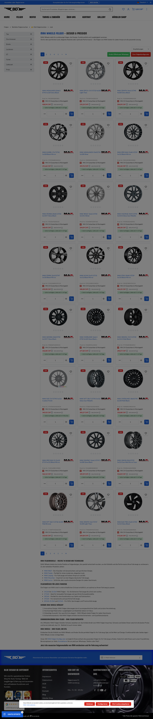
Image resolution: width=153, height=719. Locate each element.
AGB (44, 684)
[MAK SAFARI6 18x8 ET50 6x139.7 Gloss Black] (58, 317)
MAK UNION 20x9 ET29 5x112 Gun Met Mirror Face (127, 461)
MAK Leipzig (48, 575)
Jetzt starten (94, 2)
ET (7, 54)
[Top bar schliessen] (151, 2)
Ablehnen (89, 704)
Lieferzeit (9, 64)
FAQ (44, 687)
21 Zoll (52, 601)
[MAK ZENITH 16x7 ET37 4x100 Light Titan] (95, 502)
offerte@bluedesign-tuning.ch (101, 684)
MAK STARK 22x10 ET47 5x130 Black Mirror (51, 276)
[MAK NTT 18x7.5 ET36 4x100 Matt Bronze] (58, 502)
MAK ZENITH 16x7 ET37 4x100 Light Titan (88, 523)
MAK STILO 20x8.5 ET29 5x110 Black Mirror (125, 276)
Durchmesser (11, 39)
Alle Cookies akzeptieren (120, 704)
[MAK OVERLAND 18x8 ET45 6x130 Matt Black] (133, 378)
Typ (7, 34)
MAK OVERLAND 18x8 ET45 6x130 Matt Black (127, 400)
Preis (8, 70)
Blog (44, 694)
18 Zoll (46, 596)
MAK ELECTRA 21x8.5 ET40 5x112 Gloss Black (127, 523)
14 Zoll (46, 592)
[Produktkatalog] (123, 9)
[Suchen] (110, 9)
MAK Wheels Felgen (52, 33)
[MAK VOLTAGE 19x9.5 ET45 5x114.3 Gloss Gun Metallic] (133, 194)
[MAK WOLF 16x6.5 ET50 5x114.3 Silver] (95, 194)
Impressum (46, 676)
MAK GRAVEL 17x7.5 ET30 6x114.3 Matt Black (126, 338)
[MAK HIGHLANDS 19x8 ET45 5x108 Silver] (95, 132)
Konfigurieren (102, 704)
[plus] (66, 114)
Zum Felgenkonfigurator (140, 54)
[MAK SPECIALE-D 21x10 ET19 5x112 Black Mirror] (58, 440)
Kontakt (45, 691)
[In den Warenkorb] (71, 114)
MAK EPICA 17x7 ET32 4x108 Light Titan (90, 92)
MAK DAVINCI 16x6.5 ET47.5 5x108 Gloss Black (90, 461)
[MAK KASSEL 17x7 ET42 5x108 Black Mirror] (58, 132)
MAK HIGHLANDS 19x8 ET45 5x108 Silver (90, 153)
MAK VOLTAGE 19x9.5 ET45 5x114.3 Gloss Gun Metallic (127, 215)
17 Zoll (46, 594)
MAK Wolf (48, 571)
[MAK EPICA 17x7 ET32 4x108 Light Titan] (95, 70)
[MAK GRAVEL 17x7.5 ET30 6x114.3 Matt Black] (133, 317)
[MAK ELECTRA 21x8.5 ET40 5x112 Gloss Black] (133, 502)
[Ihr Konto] (128, 9)
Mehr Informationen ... (30, 705)
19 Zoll (46, 599)
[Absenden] (139, 657)
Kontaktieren (62, 641)
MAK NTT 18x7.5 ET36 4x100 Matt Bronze (52, 523)
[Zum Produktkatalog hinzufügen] (71, 63)
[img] (68, 90)
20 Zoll (46, 601)
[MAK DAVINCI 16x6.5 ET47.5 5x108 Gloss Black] (95, 440)
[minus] (44, 114)
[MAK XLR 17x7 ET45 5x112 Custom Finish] (58, 378)
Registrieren (20, 2)
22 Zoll (60, 601)
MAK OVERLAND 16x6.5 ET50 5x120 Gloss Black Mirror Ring (88, 338)
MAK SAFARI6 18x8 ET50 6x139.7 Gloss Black (51, 338)
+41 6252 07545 (99, 680)
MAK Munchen (49, 578)
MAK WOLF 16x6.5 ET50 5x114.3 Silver (88, 215)
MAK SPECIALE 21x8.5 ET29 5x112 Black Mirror (127, 153)
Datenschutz (47, 680)
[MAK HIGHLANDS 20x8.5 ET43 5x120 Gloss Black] (58, 70)
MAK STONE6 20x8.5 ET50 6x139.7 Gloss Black (51, 215)
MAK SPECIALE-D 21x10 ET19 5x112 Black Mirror (51, 461)
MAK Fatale (48, 573)
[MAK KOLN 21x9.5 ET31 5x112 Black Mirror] (95, 255)
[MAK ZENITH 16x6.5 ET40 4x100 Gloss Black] (133, 70)
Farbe (8, 59)
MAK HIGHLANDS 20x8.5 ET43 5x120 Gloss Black (51, 92)
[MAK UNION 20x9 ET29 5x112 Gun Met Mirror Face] (133, 440)
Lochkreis (9, 49)
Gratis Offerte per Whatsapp (119, 54)
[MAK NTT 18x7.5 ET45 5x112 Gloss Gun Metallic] (95, 378)
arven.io (36, 716)
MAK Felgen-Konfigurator (56, 639)
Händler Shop (47, 698)
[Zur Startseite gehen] (15, 9)
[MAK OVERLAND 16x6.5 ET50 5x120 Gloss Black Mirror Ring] (95, 317)
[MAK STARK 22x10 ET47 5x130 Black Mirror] (58, 255)
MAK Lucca (48, 580)
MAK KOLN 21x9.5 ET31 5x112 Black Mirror (88, 276)
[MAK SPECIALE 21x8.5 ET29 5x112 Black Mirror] (133, 132)
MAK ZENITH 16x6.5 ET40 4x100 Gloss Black (126, 92)
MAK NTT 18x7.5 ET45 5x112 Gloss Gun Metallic (90, 400)
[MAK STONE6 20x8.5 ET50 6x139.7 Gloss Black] (58, 194)
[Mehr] (146, 9)
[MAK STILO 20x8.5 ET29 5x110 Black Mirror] (133, 255)
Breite (8, 44)
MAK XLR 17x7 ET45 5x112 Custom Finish (52, 400)
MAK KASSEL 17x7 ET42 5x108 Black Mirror (51, 153)
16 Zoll (54, 592)
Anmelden (8, 2)
